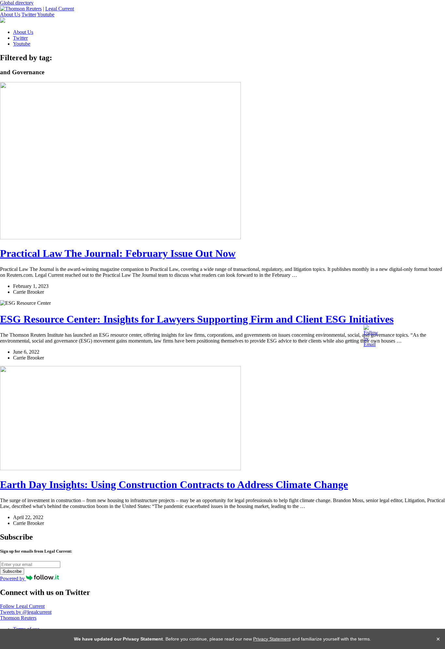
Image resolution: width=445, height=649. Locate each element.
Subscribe (12, 571)
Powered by (13, 578)
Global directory (17, 3)
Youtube (45, 14)
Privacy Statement (272, 639)
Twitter (29, 14)
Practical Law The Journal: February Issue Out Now (118, 253)
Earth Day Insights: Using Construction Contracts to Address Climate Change (174, 484)
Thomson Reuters (18, 618)
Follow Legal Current (22, 606)
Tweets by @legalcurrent (25, 612)
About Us (10, 14)
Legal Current (59, 8)
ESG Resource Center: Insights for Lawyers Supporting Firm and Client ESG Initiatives (197, 319)
